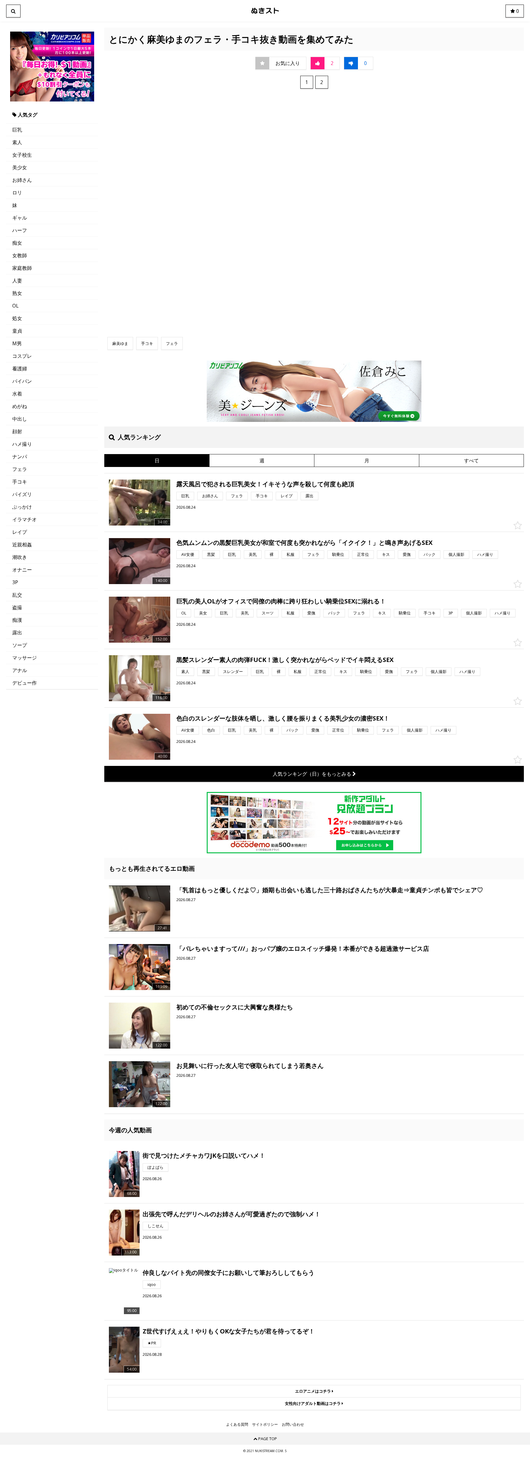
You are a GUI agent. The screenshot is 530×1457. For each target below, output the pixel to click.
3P (15, 582)
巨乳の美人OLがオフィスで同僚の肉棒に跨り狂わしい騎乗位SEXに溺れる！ (281, 601)
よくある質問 (237, 1424)
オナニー (22, 569)
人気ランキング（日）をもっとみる (312, 774)
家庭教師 (22, 268)
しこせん (155, 1226)
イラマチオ (24, 519)
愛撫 (407, 554)
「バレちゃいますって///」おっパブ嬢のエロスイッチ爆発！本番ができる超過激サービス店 (302, 948)
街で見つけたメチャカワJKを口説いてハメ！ (204, 1155)
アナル (19, 670)
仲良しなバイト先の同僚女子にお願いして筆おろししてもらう (228, 1272)
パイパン (22, 381)
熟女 (17, 293)
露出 (17, 632)
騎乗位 (338, 554)
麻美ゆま (120, 343)
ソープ (19, 645)
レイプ (19, 532)
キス (386, 554)
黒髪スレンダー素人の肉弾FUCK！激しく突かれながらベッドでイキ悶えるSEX (285, 660)
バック (430, 554)
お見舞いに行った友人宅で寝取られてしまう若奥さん (250, 1065)
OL (15, 305)
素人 (17, 142)
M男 (17, 343)
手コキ (19, 481)
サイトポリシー (265, 1424)
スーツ (268, 613)
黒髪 (211, 554)
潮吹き (19, 557)
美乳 (253, 554)
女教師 (19, 255)
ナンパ (19, 456)
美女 (203, 613)
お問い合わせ (293, 1424)
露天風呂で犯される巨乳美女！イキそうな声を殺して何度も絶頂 (265, 484)
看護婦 (19, 368)
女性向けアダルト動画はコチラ (313, 1403)
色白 (211, 730)
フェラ (19, 469)
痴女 (17, 242)
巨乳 (17, 129)
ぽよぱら (155, 1167)
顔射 (17, 431)
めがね (19, 406)
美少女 (19, 167)
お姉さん (22, 180)
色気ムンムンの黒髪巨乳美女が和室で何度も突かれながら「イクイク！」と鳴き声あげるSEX (304, 542)
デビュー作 (24, 682)
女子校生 (22, 154)
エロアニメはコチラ (313, 1391)
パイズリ (22, 494)
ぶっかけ (22, 506)
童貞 (17, 330)
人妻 (17, 280)
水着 (17, 393)
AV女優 (187, 554)
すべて (471, 460)
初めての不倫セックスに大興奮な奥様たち (234, 1007)
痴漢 (17, 620)
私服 (290, 554)
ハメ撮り (22, 444)
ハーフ (19, 230)
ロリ (17, 192)
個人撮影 (456, 554)
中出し (19, 418)
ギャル (19, 217)
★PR (152, 1343)
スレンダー (233, 671)
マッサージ (24, 657)
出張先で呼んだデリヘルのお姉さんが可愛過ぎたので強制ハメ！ (232, 1214)
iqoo (152, 1284)
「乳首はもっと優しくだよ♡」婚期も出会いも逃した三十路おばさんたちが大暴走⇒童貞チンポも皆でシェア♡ (329, 890)
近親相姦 (22, 544)
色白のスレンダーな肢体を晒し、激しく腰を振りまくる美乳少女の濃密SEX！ (283, 718)
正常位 (363, 554)
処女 (17, 318)
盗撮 (17, 607)
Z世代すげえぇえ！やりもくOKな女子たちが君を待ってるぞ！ (229, 1331)
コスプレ (22, 356)
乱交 (17, 594)
